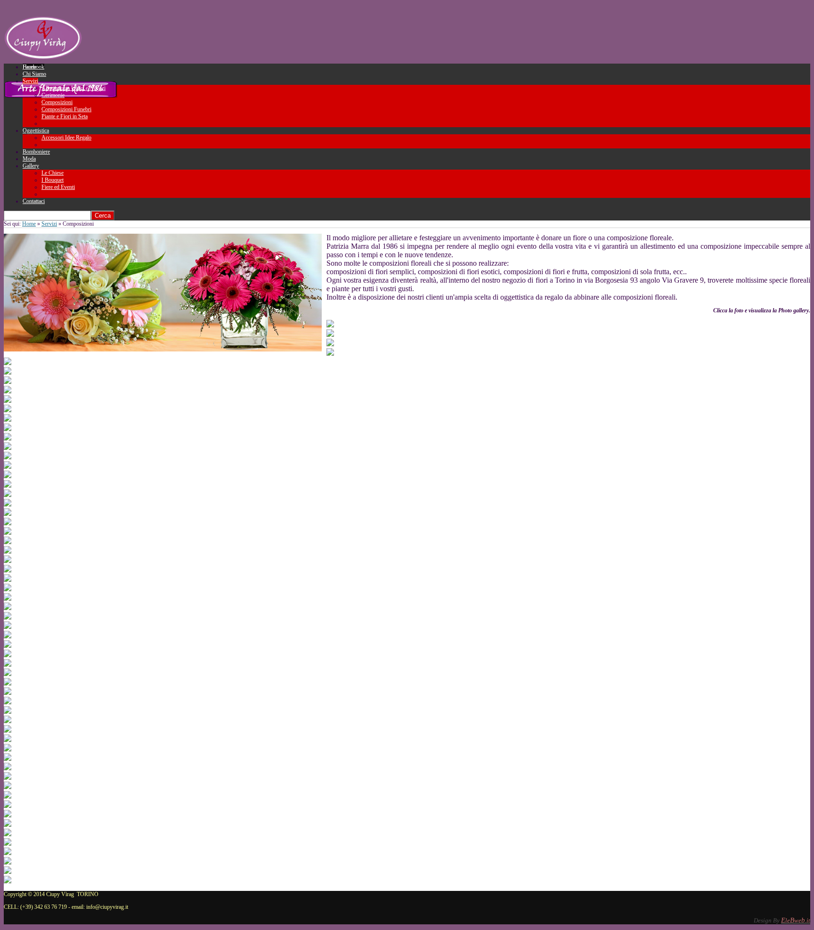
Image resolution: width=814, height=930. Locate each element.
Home (29, 223)
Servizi (49, 223)
